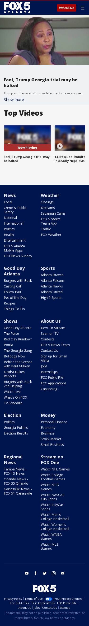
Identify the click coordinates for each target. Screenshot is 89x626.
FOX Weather (51, 234)
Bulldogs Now (14, 356)
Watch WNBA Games (51, 536)
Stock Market (51, 439)
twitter (44, 573)
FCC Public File (52, 377)
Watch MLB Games (50, 487)
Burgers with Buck (18, 280)
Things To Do (14, 309)
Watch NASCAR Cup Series (53, 496)
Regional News (13, 459)
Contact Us (49, 350)
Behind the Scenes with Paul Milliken (18, 364)
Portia (8, 345)
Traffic (46, 229)
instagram (53, 573)
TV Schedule (13, 403)
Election (12, 415)
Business (48, 433)
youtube (26, 573)
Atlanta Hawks (52, 286)
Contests (48, 339)
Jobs (44, 366)
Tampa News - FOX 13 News (15, 471)
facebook (35, 573)
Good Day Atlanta (14, 271)
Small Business (52, 444)
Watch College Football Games (53, 477)
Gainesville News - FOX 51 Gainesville (18, 491)
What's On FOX (15, 397)
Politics (9, 229)
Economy (48, 427)
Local (8, 202)
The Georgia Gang (18, 350)
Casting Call (13, 286)
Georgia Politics (16, 427)
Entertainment (15, 240)
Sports (48, 268)
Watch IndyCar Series (52, 506)
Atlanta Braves (52, 275)
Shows (10, 321)
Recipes (10, 303)
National (10, 217)
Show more (14, 99)
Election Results (16, 433)
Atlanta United (52, 292)
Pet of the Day (15, 297)
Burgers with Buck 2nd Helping (18, 383)
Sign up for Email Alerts (54, 358)
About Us (51, 321)
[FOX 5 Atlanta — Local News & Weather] (17, 7)
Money (48, 415)
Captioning (49, 389)
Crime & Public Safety (15, 209)
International (13, 223)
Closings (47, 202)
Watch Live (66, 8)
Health (9, 234)
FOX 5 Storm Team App (51, 221)
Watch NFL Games (55, 469)
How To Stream (53, 328)
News (10, 195)
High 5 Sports (51, 297)
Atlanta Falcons (53, 280)
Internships (49, 372)
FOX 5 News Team (55, 345)
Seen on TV (49, 333)
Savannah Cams (53, 213)
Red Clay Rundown (18, 339)
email (62, 573)
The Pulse (11, 333)
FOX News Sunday (18, 256)
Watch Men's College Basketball (55, 516)
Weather (50, 195)
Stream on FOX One (52, 459)
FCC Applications (53, 383)
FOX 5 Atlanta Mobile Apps (14, 248)
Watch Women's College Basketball (55, 526)
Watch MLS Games (49, 546)
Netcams (48, 207)
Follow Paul (13, 292)
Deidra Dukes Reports (14, 374)
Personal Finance (54, 422)
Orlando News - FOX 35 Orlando (16, 481)
